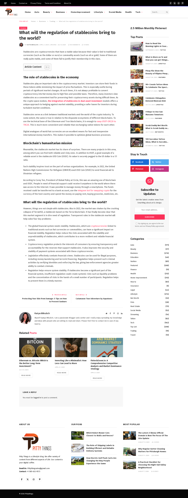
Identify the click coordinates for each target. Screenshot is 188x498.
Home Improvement (80, 12)
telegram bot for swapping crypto (93, 190)
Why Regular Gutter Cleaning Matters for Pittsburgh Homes (152, 450)
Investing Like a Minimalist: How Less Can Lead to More (70, 362)
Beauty (46, 12)
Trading (23, 28)
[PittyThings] (11, 12)
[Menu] (5, 3)
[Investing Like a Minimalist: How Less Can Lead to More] (71, 347)
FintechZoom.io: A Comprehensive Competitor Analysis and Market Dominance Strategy (106, 364)
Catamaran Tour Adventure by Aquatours (94, 298)
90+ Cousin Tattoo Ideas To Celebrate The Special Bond (157, 86)
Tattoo (163, 50)
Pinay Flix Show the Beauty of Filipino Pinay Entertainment (156, 72)
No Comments (75, 44)
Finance (133, 269)
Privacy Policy (36, 3)
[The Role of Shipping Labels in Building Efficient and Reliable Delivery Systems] (77, 448)
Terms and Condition (53, 3)
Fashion (133, 261)
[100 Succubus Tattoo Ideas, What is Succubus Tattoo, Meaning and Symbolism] (136, 142)
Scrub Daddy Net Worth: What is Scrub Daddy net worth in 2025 (157, 127)
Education (134, 257)
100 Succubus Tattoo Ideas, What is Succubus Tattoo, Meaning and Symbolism (157, 140)
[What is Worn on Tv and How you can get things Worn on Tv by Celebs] (136, 60)
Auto (36, 12)
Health (128, 12)
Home (13, 3)
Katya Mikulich (32, 44)
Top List (133, 327)
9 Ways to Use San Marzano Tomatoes (154, 113)
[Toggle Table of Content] (46, 67)
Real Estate (135, 306)
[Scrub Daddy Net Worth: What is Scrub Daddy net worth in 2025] (136, 128)
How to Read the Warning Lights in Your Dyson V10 (156, 45)
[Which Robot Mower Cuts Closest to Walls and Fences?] (77, 435)
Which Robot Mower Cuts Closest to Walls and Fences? (100, 434)
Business (60, 12)
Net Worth (159, 132)
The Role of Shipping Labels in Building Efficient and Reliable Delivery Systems (100, 448)
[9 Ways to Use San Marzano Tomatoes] (136, 115)
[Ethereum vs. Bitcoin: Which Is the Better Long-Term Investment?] (35, 347)
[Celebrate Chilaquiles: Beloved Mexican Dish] (136, 101)
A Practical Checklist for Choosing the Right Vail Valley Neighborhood (152, 465)
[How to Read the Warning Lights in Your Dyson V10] (136, 46)
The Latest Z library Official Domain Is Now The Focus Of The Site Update (153, 436)
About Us (67, 3)
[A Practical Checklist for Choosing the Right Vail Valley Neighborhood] (129, 465)
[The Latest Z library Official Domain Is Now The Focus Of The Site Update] (129, 435)
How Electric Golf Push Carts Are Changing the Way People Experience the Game (101, 461)
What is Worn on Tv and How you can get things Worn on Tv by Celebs (156, 58)
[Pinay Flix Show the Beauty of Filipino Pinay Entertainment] (136, 74)
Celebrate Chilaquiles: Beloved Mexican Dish (156, 99)
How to (133, 282)
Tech (137, 12)
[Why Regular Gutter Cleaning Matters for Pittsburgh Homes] (129, 451)
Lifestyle (98, 12)
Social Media (115, 12)
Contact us (23, 3)
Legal (132, 290)
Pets (132, 302)
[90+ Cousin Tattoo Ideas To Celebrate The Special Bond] (136, 87)
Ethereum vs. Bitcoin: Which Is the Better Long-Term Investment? (33, 363)
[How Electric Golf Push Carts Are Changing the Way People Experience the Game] (77, 460)
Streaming (134, 314)
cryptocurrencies (99, 226)
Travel (133, 335)
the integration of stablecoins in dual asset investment (75, 101)
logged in (37, 398)
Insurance (134, 286)
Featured (162, 77)
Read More (26, 375)
